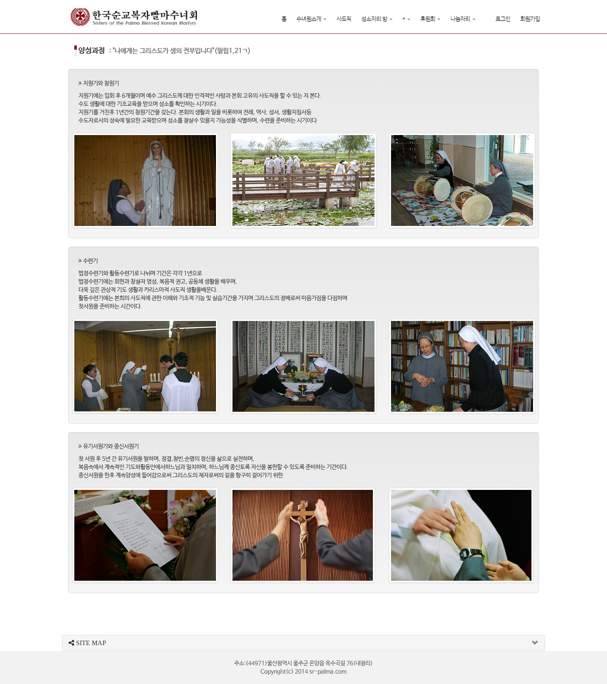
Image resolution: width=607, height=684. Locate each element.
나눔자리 (461, 19)
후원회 (428, 19)
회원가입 (530, 19)
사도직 (344, 19)
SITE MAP (90, 642)
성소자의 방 (375, 19)
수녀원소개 (309, 19)
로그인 (503, 19)
